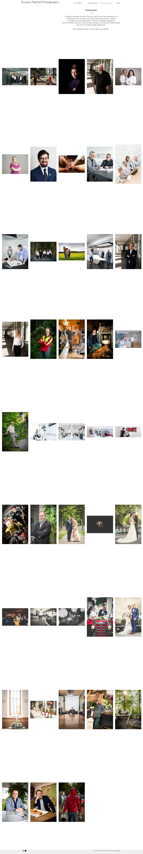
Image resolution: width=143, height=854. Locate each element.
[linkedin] (25, 851)
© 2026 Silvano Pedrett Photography (107, 851)
